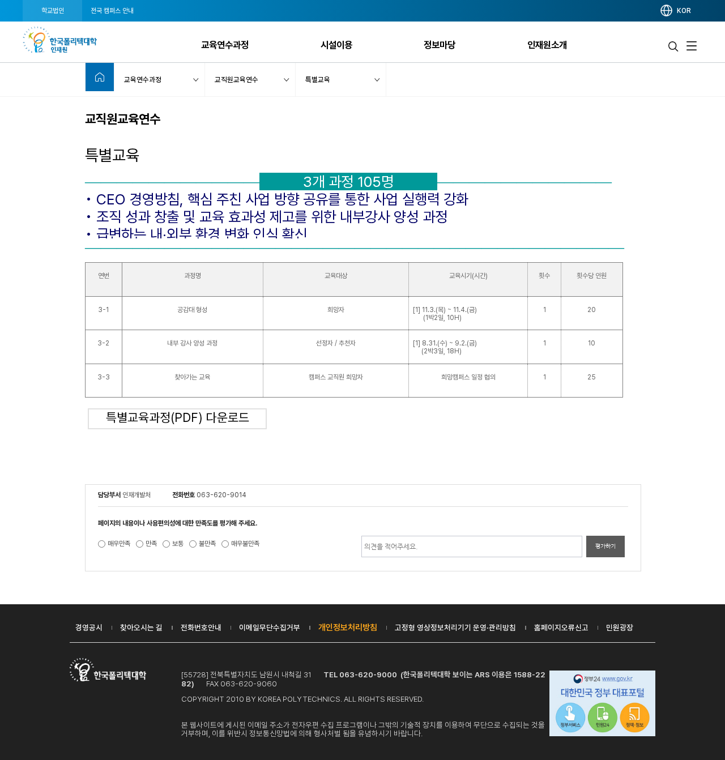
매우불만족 (245, 544)
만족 (151, 544)
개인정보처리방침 (347, 627)
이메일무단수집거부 (269, 627)
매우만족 (119, 544)
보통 (178, 544)
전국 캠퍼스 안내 (112, 11)
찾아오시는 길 (141, 627)
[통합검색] (673, 46)
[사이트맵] (691, 46)
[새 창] (602, 704)
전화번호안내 (201, 627)
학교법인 (52, 11)
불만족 (207, 544)
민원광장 (619, 627)
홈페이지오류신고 (561, 627)
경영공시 (89, 627)
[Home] (100, 77)
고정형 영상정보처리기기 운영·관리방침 (455, 627)
